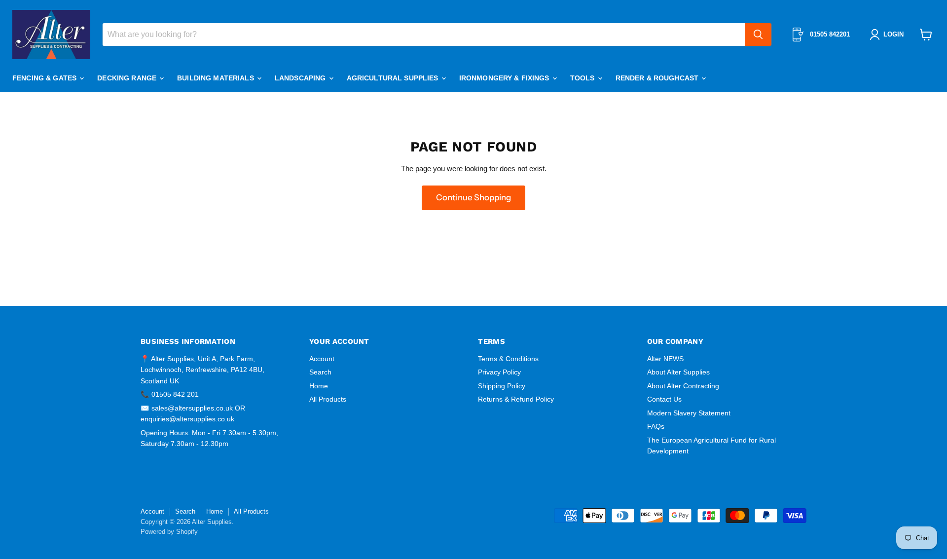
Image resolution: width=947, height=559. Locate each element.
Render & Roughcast (658, 78)
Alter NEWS (665, 359)
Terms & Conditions (508, 359)
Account (321, 359)
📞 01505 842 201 (170, 394)
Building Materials (216, 78)
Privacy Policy (499, 372)
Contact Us (664, 399)
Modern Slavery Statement (688, 413)
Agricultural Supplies (393, 78)
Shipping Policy (501, 386)
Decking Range (127, 78)
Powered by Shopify (169, 531)
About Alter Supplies (678, 372)
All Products (327, 399)
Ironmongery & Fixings (505, 78)
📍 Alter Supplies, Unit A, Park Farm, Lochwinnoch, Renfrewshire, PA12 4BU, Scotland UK (202, 370)
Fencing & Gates (45, 78)
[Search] (758, 34)
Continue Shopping (473, 197)
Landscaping (301, 78)
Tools (583, 78)
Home (318, 386)
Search (320, 372)
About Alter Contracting (683, 386)
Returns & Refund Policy (516, 399)
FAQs (655, 426)
